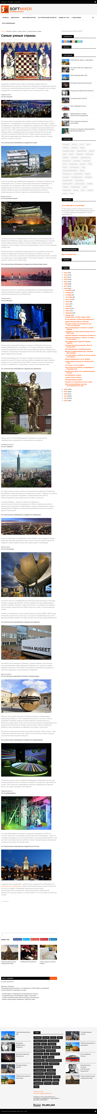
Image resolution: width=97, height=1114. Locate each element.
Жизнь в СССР (64, 17)
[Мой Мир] (68, 41)
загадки (65, 157)
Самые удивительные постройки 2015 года (79, 362)
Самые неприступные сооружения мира (8, 962)
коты (90, 164)
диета (71, 154)
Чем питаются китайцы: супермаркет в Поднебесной (79, 368)
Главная (3, 2)
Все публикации (8, 23)
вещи (82, 147)
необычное (67, 174)
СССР (81, 144)
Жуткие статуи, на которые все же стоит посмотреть (78, 324)
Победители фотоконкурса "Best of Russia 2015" (78, 346)
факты (76, 190)
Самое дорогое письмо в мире (48, 962)
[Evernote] (79, 41)
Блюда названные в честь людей (77, 359)
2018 (66, 284)
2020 (66, 279)
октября (68, 295)
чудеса (90, 190)
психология (79, 180)
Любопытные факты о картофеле (81, 60)
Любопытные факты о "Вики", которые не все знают (79, 338)
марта (67, 310)
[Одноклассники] (65, 41)
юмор (65, 193)
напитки (37, 1063)
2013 (65, 394)
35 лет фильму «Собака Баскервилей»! (79, 319)
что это (47, 1083)
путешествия (67, 183)
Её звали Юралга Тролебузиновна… (78, 349)
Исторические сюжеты (47, 17)
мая (67, 306)
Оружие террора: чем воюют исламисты (80, 335)
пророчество (67, 180)
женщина (80, 154)
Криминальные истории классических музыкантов (79, 114)
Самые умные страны (73, 377)
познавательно (77, 177)
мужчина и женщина (70, 170)
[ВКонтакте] (63, 41)
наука (82, 170)
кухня (65, 167)
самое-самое (22, 31)
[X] (71, 41)
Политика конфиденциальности (42, 1093)
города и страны (11, 31)
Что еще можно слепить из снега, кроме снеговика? (80, 356)
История (66, 144)
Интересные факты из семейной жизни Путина (80, 372)
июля (67, 302)
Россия (74, 144)
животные (89, 154)
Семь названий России (78, 106)
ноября (68, 293)
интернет (77, 161)
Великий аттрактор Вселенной (81, 83)
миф (83, 167)
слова (49, 1077)
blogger (53, 978)
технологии (66, 190)
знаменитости (85, 157)
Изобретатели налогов (28, 962)
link (2, 935)
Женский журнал (29, 17)
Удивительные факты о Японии (77, 321)
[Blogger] (73, 41)
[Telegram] (81, 41)
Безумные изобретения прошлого (82, 91)
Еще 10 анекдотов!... (69, 254)
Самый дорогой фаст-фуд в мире (77, 317)
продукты (88, 177)
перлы (87, 174)
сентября (69, 297)
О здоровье (76, 17)
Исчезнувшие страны (73, 375)
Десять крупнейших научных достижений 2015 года (76, 385)
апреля (68, 308)
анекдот (66, 147)
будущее (74, 147)
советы (65, 187)
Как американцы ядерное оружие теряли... (78, 342)
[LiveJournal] (76, 41)
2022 (66, 275)
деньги (91, 151)
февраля (68, 313)
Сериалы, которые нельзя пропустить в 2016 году (80, 332)
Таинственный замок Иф (78, 75)
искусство (86, 161)
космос (82, 164)
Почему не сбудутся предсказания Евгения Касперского (82, 130)
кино (64, 164)
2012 (65, 396)
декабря (68, 290)
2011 (65, 398)
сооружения (75, 187)
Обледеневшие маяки (73, 380)
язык (71, 193)
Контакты (17, 2)
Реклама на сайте (38, 1091)
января (68, 315)
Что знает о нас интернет (74, 365)
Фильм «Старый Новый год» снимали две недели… (79, 352)
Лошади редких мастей (78, 98)
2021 (65, 277)
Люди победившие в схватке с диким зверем (79, 328)
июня (67, 304)
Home (3, 31)
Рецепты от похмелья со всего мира (78, 382)
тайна (84, 187)
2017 (66, 286)
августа (68, 299)
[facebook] (95, 2)
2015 (65, 389)
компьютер (73, 164)
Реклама (10, 2)
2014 (66, 391)
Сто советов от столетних (73, 205)
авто (88, 144)
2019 (66, 282)
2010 (66, 400)
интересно (66, 161)
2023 (66, 273)
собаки (89, 183)
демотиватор (81, 151)
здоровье (74, 157)
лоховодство (74, 167)
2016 (66, 288)
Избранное (15, 17)
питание (66, 177)
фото (83, 190)
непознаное (78, 174)
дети (64, 154)
